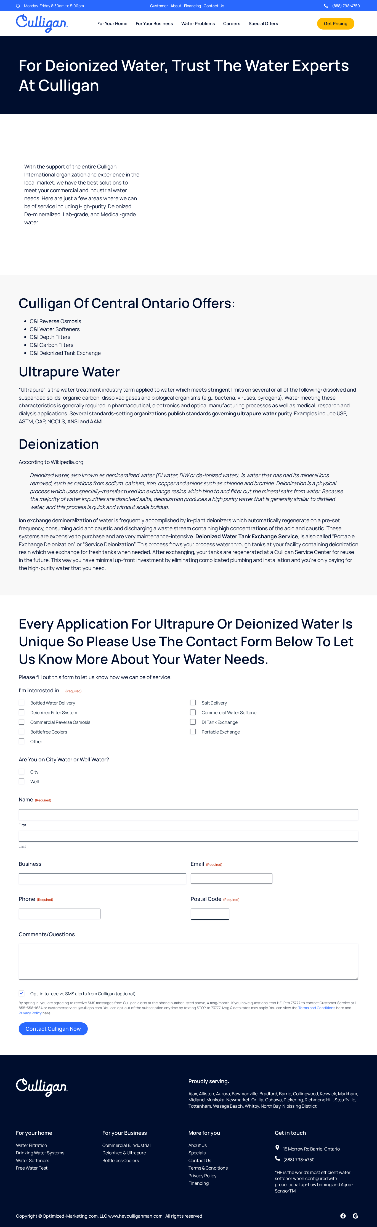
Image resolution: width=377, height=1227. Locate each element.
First (22, 824)
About (176, 5)
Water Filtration (31, 1145)
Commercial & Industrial (126, 1145)
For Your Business (154, 23)
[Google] (355, 1215)
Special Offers (263, 23)
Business (30, 863)
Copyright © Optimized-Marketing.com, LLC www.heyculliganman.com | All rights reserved (109, 1216)
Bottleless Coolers (120, 1160)
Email (206, 863)
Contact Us (214, 5)
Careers (231, 23)
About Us (198, 1145)
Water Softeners (32, 1160)
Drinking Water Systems (40, 1153)
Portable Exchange (221, 732)
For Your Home (112, 23)
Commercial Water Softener (230, 712)
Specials (197, 1153)
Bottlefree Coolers (48, 732)
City (34, 772)
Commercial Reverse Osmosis (60, 722)
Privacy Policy (30, 1012)
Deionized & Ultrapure (124, 1153)
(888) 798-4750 (346, 5)
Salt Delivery (214, 703)
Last (22, 846)
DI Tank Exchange (220, 722)
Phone (36, 899)
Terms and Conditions (316, 1007)
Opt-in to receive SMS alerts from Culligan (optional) (83, 994)
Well (34, 782)
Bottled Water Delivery (52, 703)
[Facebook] (343, 1215)
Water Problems (198, 23)
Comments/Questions (47, 934)
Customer (159, 5)
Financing (192, 5)
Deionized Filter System (53, 712)
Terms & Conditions (208, 1168)
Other (36, 741)
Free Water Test (31, 1168)
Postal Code (215, 899)
